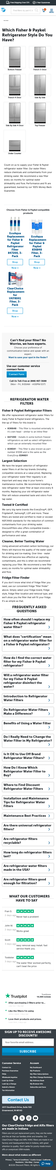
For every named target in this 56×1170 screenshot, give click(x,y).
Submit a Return (8, 1087)
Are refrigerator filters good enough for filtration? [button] (25, 881)
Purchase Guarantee (10, 1071)
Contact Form (16, 374)
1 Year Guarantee (43, 2)
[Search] (36, 10)
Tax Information (8, 1090)
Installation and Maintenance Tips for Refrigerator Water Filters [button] (26, 802)
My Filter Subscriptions (39, 1074)
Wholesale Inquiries (9, 1077)
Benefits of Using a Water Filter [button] (27, 723)
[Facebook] (15, 1118)
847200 (11, 437)
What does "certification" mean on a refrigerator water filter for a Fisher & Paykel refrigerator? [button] (28, 640)
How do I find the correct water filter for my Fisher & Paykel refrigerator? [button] (28, 661)
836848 (11, 428)
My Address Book (37, 1080)
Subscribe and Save (38, 1087)
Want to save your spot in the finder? (28, 357)
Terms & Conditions (21, 1160)
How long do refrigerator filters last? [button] (28, 854)
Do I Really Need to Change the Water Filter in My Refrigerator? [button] (28, 738)
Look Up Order (8, 1080)
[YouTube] (35, 1118)
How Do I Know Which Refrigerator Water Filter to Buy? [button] (25, 771)
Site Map (28, 1162)
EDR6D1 (23, 455)
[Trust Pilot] (16, 995)
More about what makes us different (21, 1155)
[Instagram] (29, 1118)
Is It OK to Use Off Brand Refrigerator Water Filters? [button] (24, 756)
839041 (11, 448)
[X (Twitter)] (22, 1118)
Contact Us (6, 1067)
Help (47, 1163)
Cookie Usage (35, 1160)
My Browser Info (36, 1084)
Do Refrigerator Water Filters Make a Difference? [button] (26, 711)
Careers (37, 1162)
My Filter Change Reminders (41, 1077)
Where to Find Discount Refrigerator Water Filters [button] (23, 786)
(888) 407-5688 (38, 381)
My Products (35, 1071)
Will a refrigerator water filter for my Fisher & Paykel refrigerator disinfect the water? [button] (26, 680)
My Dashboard (36, 1067)
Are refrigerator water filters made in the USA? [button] (25, 867)
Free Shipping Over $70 (19, 2)
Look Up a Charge (9, 1084)
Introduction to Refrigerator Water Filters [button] (25, 698)
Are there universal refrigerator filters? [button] (27, 827)
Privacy (9, 1160)
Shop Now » (15, 263)
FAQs (4, 1074)
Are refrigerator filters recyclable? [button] (20, 840)
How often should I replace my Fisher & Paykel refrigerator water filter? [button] (27, 623)
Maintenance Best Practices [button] (25, 815)
